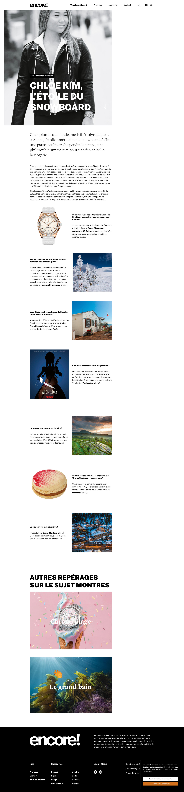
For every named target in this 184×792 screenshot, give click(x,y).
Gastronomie (57, 783)
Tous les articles (78, 5)
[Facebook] (95, 772)
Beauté (54, 771)
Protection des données (136, 773)
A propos (98, 5)
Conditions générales (135, 764)
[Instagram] (100, 772)
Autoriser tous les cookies (161, 784)
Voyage (75, 783)
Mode (74, 775)
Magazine (113, 5)
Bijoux (54, 775)
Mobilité (75, 771)
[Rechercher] (139, 5)
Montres (76, 779)
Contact (127, 5)
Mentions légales (133, 768)
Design (54, 779)
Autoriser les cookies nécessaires (160, 779)
